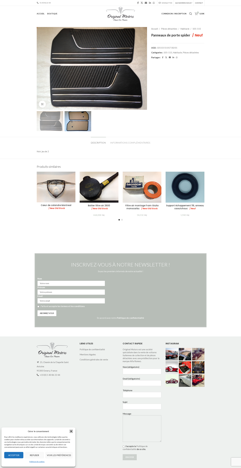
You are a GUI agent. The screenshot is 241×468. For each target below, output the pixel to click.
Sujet (125, 402)
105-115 (196, 28)
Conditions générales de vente (94, 359)
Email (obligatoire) (131, 378)
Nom (39, 278)
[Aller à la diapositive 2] (122, 219)
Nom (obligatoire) (131, 367)
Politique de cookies (37, 462)
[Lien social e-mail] (146, 3)
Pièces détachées (169, 28)
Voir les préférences (59, 455)
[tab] (98, 141)
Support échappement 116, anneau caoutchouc (185, 207)
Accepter (13, 455)
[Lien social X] (142, 3)
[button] (71, 431)
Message (127, 413)
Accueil (154, 28)
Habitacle (184, 28)
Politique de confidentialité (130, 318)
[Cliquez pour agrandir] (42, 104)
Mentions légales (88, 354)
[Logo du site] (120, 13)
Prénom (41, 287)
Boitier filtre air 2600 (99, 207)
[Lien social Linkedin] (150, 3)
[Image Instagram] (172, 354)
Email (40, 296)
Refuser (34, 455)
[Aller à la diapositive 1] (119, 219)
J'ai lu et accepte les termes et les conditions (63, 306)
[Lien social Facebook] (138, 3)
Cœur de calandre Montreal (56, 207)
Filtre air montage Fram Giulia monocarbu (142, 207)
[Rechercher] (190, 13)
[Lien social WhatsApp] (154, 3)
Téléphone (127, 390)
